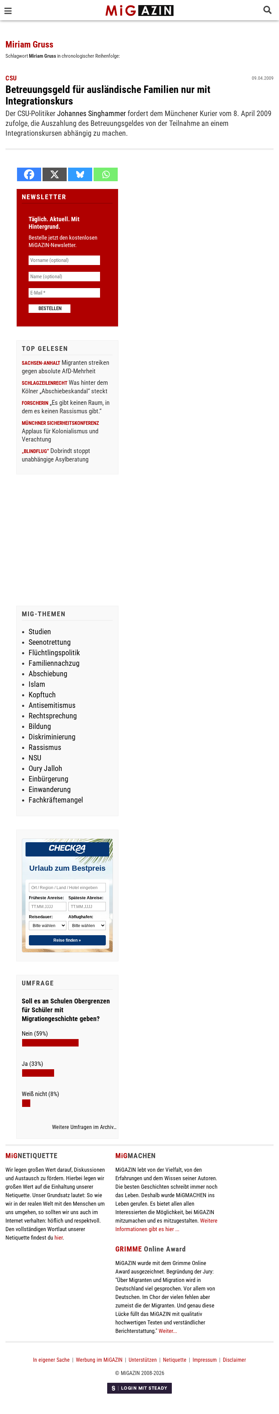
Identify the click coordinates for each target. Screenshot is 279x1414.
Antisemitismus (52, 705)
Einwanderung (50, 789)
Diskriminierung (52, 737)
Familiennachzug (54, 663)
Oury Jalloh (45, 768)
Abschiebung (48, 674)
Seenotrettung (50, 642)
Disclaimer (234, 1360)
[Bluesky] (80, 174)
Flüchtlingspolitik (54, 652)
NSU (35, 758)
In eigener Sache (51, 1360)
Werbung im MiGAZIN (99, 1360)
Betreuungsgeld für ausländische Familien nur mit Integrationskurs (107, 95)
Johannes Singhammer (91, 113)
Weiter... (168, 1330)
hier (58, 1237)
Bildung (40, 726)
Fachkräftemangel (56, 800)
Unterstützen (143, 1360)
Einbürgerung (48, 779)
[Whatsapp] (106, 174)
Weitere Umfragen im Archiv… (84, 1127)
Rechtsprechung (53, 716)
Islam (37, 684)
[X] (55, 174)
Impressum (205, 1360)
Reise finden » (67, 940)
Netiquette (174, 1360)
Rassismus (45, 747)
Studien (40, 631)
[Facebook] (29, 174)
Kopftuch (42, 695)
